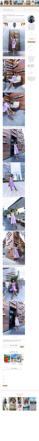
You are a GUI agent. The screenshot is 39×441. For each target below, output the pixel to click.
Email (3, 379)
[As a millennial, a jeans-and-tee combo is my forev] (2, 2)
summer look (6, 341)
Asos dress (5, 14)
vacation (15, 341)
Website (3, 382)
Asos (3, 14)
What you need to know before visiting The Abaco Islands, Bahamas (13, 364)
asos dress (4, 340)
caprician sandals (7, 340)
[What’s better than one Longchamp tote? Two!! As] (15, 2)
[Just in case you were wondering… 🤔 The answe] (37, 2)
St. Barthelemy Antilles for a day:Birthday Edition (7, 363)
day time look (10, 340)
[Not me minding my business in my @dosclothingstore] (11, 2)
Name (3, 376)
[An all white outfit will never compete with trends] (24, 2)
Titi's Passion (9, 9)
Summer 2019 (9, 14)
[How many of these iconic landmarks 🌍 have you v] (19, 2)
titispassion (20, 395)
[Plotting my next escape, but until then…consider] (33, 407)
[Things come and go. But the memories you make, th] (28, 2)
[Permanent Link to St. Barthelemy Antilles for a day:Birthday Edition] (7, 358)
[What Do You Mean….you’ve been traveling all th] (6, 2)
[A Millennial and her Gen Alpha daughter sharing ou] (32, 2)
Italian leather (17, 340)
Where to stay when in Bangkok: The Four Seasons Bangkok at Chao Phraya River (20, 364)
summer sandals (9, 341)
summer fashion (13, 14)
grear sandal (14, 340)
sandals (7, 14)
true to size (12, 341)
